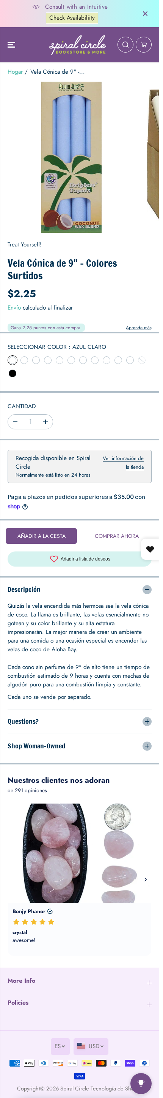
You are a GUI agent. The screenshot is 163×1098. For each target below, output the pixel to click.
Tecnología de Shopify (117, 1088)
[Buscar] (125, 45)
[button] (12, 45)
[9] (71, 157)
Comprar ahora (117, 536)
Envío (14, 308)
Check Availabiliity (72, 18)
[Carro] (144, 45)
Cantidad (22, 406)
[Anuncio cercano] (145, 13)
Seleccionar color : (57, 347)
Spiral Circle (74, 1088)
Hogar (15, 72)
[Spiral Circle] (77, 45)
